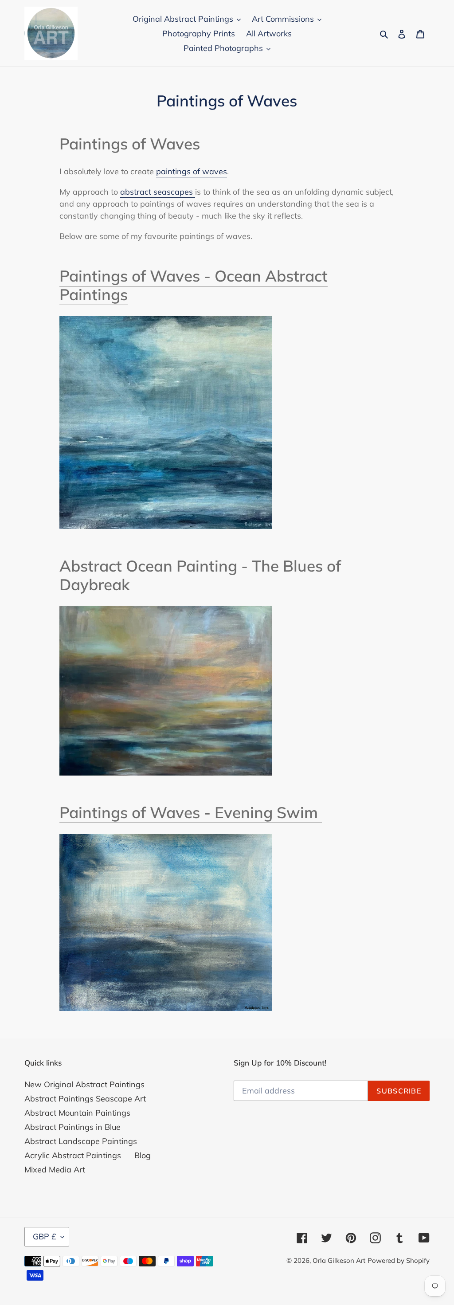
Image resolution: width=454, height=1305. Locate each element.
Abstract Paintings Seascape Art (85, 1098)
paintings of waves (191, 171)
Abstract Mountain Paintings (77, 1113)
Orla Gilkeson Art (339, 1260)
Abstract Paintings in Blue (72, 1127)
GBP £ (44, 1236)
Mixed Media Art (54, 1169)
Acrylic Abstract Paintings (72, 1155)
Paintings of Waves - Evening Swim (190, 812)
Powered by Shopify (399, 1260)
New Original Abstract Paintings (84, 1084)
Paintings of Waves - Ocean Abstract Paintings (193, 285)
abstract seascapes (157, 192)
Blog (142, 1155)
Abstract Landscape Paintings (80, 1141)
